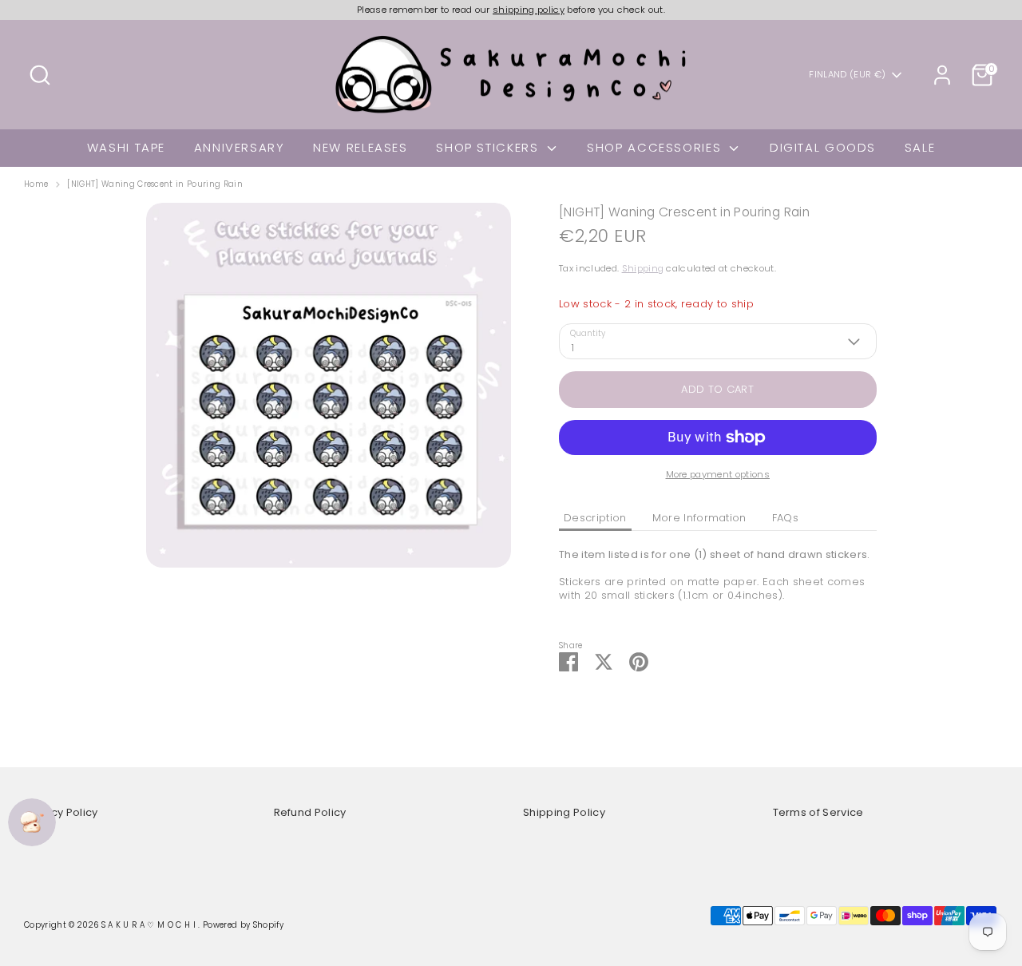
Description (595, 517)
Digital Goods (823, 147)
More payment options (718, 474)
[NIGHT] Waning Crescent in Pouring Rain (155, 184)
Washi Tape (126, 147)
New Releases (360, 147)
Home (36, 184)
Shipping (643, 268)
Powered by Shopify (243, 925)
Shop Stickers (489, 147)
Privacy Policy (61, 812)
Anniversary (239, 147)
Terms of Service (818, 812)
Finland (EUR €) (847, 75)
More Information (699, 517)
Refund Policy (310, 812)
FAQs (785, 517)
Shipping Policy (564, 812)
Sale (920, 147)
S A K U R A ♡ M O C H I (150, 925)
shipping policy (528, 9)
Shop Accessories (656, 147)
